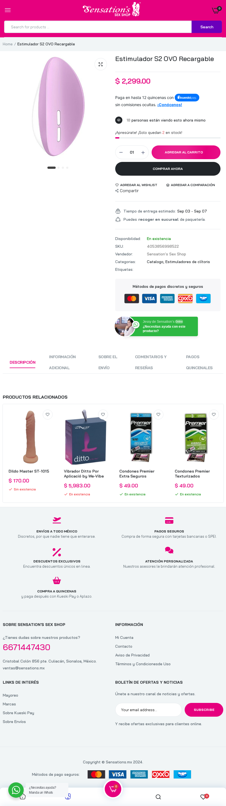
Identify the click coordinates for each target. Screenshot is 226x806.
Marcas (9, 704)
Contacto (123, 646)
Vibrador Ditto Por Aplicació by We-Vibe (84, 474)
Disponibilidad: (128, 238)
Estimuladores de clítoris (187, 261)
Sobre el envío (107, 362)
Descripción (22, 362)
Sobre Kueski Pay (18, 712)
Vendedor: (124, 254)
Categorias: (125, 261)
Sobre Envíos (14, 721)
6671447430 (26, 647)
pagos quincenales (199, 362)
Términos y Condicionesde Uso (143, 663)
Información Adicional (62, 362)
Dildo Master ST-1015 (29, 471)
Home (8, 44)
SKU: (119, 246)
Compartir (129, 190)
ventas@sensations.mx (24, 668)
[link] (48, 414)
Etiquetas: (124, 269)
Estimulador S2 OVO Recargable (164, 58)
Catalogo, (156, 261)
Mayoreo (10, 695)
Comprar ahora (168, 169)
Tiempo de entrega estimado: (149, 211)
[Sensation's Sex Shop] (111, 10)
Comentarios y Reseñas (151, 362)
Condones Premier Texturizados (192, 474)
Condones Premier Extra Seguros (136, 474)
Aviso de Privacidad (132, 655)
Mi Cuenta (124, 637)
